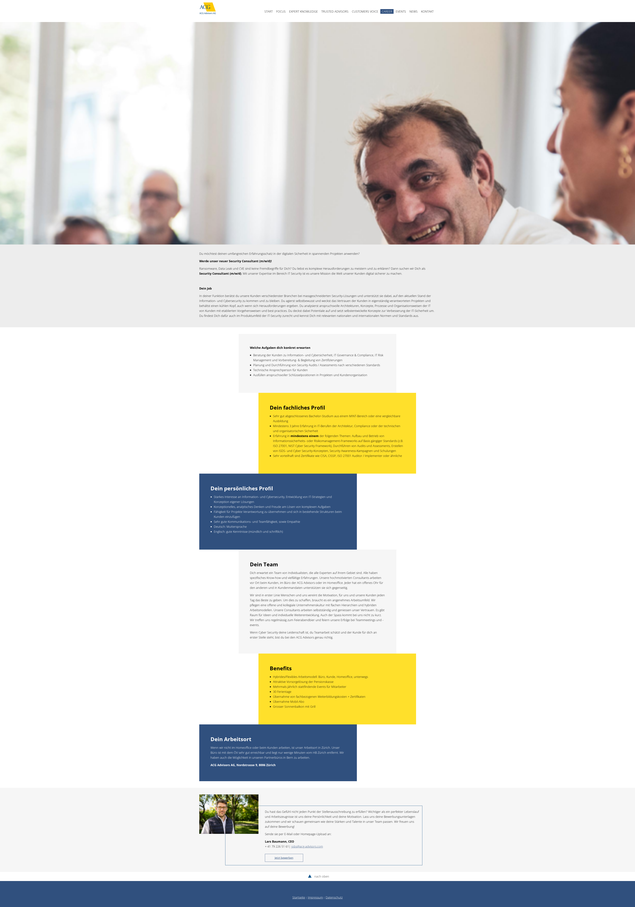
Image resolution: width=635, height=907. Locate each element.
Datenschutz (334, 897)
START (268, 11)
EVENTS (401, 11)
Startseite (298, 897)
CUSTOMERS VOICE (365, 11)
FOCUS (281, 11)
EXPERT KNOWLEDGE (303, 11)
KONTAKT (427, 11)
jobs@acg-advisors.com (307, 846)
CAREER (387, 11)
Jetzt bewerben (284, 858)
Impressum (315, 897)
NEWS (413, 11)
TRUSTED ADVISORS (334, 11)
